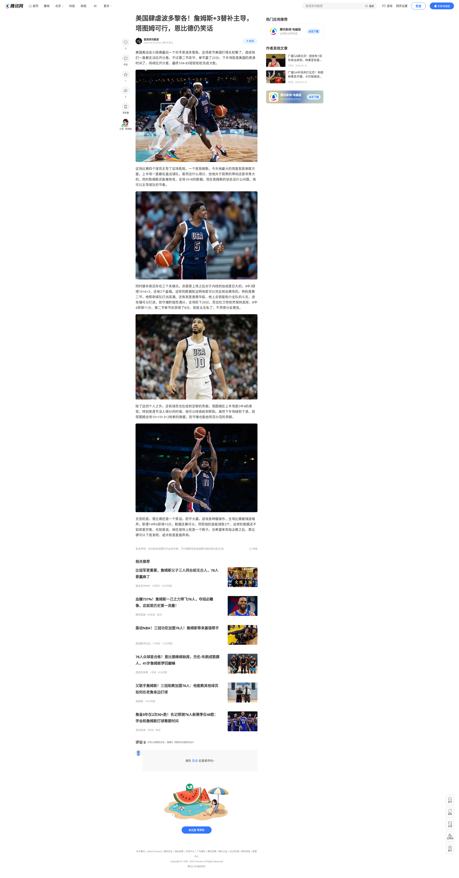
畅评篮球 (141, 614)
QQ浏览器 (234, 851)
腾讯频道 (246, 851)
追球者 (139, 701)
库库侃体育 (142, 672)
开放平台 (190, 851)
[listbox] (196, 645)
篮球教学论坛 (143, 643)
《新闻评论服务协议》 (184, 742)
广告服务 (201, 851)
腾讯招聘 (212, 851)
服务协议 (168, 851)
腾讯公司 (192, 866)
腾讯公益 (223, 851)
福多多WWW (143, 586)
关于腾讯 (140, 851)
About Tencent (154, 851)
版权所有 (201, 866)
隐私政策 (179, 851)
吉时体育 (141, 730)
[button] (313, 31)
